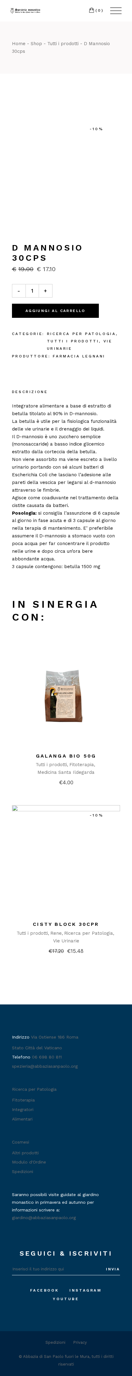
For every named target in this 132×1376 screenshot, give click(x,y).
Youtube (66, 1299)
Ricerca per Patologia (81, 334)
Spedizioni (22, 1171)
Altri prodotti (25, 1152)
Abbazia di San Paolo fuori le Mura (56, 1356)
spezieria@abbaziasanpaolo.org (45, 1066)
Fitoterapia (81, 764)
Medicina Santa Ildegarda (66, 772)
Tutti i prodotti (73, 341)
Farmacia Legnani (79, 356)
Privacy (80, 1342)
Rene (56, 933)
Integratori (22, 1109)
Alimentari (22, 1119)
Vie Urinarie (66, 941)
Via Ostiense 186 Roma (54, 1037)
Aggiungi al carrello (55, 311)
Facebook (44, 1290)
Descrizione (30, 392)
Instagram (85, 1290)
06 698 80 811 (47, 1056)
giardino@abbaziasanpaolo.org (44, 1217)
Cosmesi (20, 1142)
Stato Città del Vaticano (37, 1047)
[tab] (30, 392)
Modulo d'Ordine (29, 1162)
